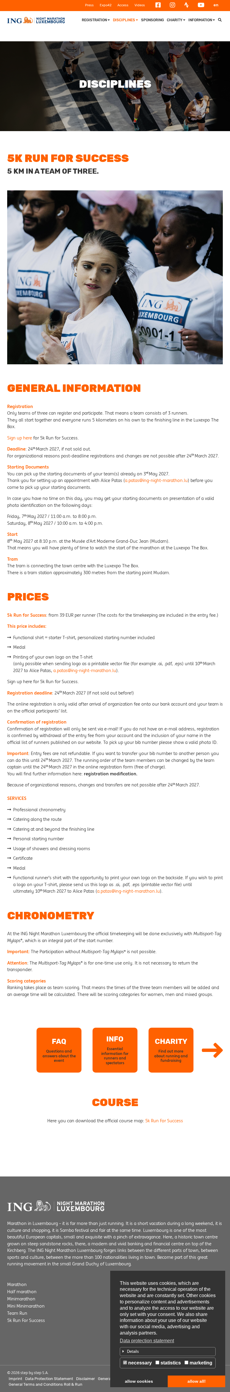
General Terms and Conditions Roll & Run (45, 1384)
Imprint (15, 1378)
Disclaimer (85, 1378)
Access (122, 5)
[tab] (168, 1351)
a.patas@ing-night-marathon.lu (156, 480)
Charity (174, 20)
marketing (200, 1362)
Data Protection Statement (49, 1378)
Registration (94, 20)
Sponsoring (152, 20)
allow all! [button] (196, 1381)
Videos (139, 5)
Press (89, 5)
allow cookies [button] (139, 1381)
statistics (170, 1362)
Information (200, 20)
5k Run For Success (164, 1120)
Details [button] (133, 1351)
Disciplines (124, 20)
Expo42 (105, 5)
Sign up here (19, 438)
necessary (139, 1362)
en (216, 5)
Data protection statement (147, 1340)
